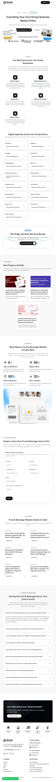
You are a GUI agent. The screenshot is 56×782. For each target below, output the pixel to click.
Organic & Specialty (35, 194)
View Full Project (14, 281)
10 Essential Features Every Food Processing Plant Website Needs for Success (40, 535)
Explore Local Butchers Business (39, 187)
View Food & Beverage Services (20, 30)
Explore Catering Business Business (14, 166)
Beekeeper (33, 143)
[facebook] (7, 753)
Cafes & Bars (33, 153)
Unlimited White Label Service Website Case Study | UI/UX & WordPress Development (27, 320)
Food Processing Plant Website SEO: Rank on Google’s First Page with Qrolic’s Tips (13, 570)
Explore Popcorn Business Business (14, 217)
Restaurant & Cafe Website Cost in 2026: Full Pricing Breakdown (14, 552)
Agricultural (8, 143)
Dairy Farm (33, 163)
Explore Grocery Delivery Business (39, 176)
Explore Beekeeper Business (38, 146)
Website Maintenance (40, 81)
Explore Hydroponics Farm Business (14, 187)
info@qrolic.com (35, 747)
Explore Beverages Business (12, 156)
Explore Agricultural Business (12, 146)
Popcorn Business (9, 214)
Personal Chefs (34, 204)
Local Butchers (34, 184)
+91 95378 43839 (35, 752)
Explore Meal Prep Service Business (14, 197)
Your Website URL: (10, 469)
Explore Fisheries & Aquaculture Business (13, 176)
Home (19, 12)
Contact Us (44, 2)
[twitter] (13, 753)
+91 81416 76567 (35, 745)
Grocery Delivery (34, 173)
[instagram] (10, 753)
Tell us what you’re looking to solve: (14, 485)
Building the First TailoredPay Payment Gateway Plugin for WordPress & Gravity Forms (39, 292)
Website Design (14, 81)
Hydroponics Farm (9, 184)
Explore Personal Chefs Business (39, 207)
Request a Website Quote (11, 778)
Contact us (37, 30)
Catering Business (9, 163)
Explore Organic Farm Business (13, 207)
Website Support (14, 117)
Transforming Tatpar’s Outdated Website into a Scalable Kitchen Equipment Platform (15, 292)
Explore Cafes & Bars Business (38, 156)
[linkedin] (4, 753)
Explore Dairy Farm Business (38, 166)
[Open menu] (52, 2)
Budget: (7, 477)
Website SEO (14, 99)
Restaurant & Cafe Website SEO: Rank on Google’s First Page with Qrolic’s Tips (40, 569)
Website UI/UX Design (40, 99)
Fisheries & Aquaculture (11, 173)
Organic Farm (8, 204)
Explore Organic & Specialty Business (40, 197)
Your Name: (8, 461)
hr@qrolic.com (35, 755)
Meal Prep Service (9, 194)
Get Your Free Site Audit (26, 243)
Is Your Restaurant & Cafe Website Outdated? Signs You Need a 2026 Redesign (40, 552)
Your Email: (31, 461)
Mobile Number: (33, 469)
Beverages (7, 153)
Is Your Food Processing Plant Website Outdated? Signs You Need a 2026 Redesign (15, 535)
